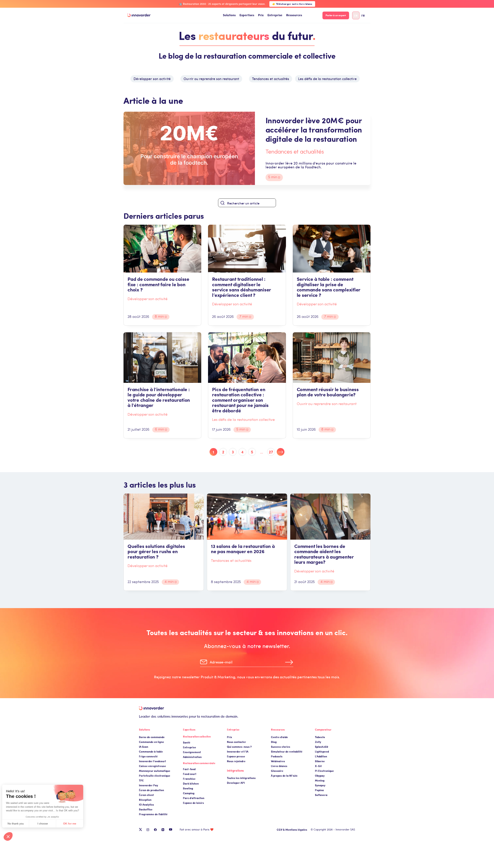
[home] (139, 15)
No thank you (17, 823)
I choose (44, 823)
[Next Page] (280, 452)
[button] (229, 15)
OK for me (71, 823)
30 (271, 452)
